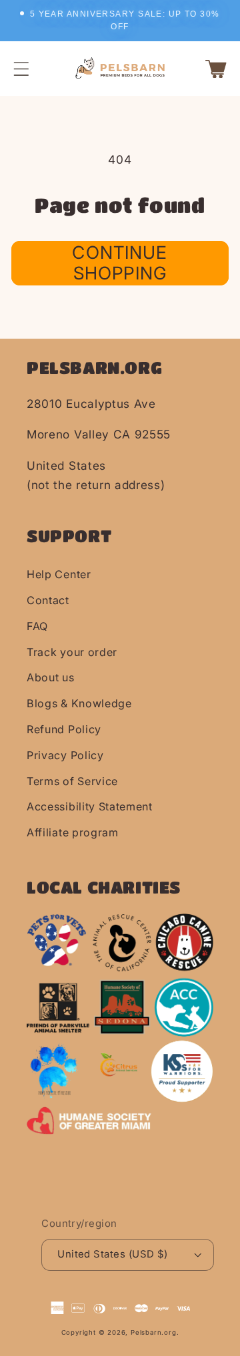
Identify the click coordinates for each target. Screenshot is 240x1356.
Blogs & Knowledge (79, 703)
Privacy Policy (65, 755)
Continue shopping (119, 262)
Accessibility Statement (90, 806)
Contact (48, 600)
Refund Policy (64, 729)
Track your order (72, 652)
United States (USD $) (112, 1254)
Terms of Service (72, 781)
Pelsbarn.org (154, 1332)
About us (51, 677)
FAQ (37, 626)
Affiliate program (73, 832)
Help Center (59, 574)
